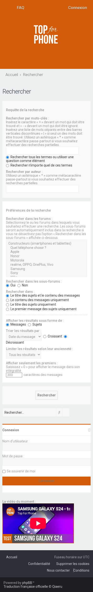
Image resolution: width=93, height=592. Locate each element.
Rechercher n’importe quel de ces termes (41, 165)
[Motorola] (46, 260)
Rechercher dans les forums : (29, 219)
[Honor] (46, 256)
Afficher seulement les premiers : (32, 363)
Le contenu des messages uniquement (39, 300)
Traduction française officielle (26, 586)
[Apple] (46, 252)
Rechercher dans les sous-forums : (34, 281)
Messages (18, 324)
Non (24, 285)
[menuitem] (19, 7)
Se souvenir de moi (21, 471)
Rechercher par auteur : (24, 172)
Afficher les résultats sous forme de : (35, 320)
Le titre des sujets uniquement (33, 304)
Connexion (10, 430)
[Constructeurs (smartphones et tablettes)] (46, 244)
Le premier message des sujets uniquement (43, 309)
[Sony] (46, 273)
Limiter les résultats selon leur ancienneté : (39, 349)
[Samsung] (46, 269)
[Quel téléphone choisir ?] (46, 248)
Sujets (37, 324)
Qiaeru (57, 586)
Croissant (54, 336)
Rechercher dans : (20, 292)
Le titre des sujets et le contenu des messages (45, 295)
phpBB (27, 583)
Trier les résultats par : (23, 331)
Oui (13, 285)
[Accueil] (46, 34)
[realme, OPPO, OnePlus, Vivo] (46, 265)
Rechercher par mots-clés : (27, 118)
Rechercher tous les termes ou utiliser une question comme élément (40, 159)
